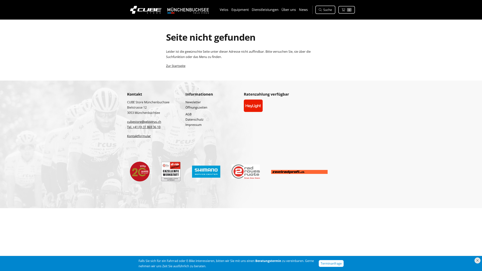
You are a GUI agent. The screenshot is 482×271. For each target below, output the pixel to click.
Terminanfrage (331, 263)
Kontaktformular (139, 136)
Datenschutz (194, 119)
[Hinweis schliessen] (477, 260)
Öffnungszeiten (196, 107)
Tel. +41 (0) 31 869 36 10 (143, 127)
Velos (224, 9)
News (303, 9)
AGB (188, 114)
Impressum (193, 125)
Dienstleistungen (265, 9)
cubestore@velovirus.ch (144, 122)
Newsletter (193, 102)
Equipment (240, 9)
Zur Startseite (175, 66)
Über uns (288, 9)
